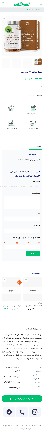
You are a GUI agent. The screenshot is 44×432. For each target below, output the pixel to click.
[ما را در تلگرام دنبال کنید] (9, 413)
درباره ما (38, 386)
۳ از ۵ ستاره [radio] (31, 186)
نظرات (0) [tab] (38, 147)
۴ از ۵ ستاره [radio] (22, 186)
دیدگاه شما (35, 193)
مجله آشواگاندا (36, 379)
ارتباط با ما (37, 383)
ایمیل (37, 225)
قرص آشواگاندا (29, 10)
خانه (41, 10)
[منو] (41, 3)
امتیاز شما (36, 181)
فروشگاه (38, 371)
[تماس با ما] (22, 413)
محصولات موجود (35, 375)
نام (38, 214)
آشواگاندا (36, 10)
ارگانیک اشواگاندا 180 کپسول (34, 306)
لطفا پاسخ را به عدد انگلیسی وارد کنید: (26, 237)
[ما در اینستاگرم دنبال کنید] (35, 413)
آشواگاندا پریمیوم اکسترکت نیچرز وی (11, 306)
